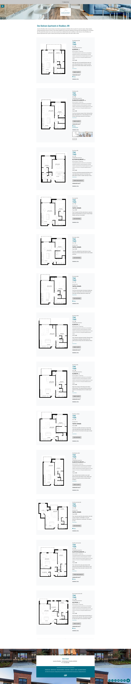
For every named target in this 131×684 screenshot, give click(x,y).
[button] (65, 2)
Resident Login (47, 669)
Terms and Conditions (60, 669)
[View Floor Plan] (53, 59)
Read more (74, 68)
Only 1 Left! (77, 72)
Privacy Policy (67, 669)
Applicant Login (53, 669)
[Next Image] (76, 139)
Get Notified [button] (77, 218)
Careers (76, 669)
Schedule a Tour (75, 79)
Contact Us (72, 669)
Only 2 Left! (77, 121)
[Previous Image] (73, 139)
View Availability (78, 180)
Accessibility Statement (82, 669)
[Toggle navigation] (2, 6)
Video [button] (82, 76)
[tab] (75, 134)
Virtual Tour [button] (82, 127)
